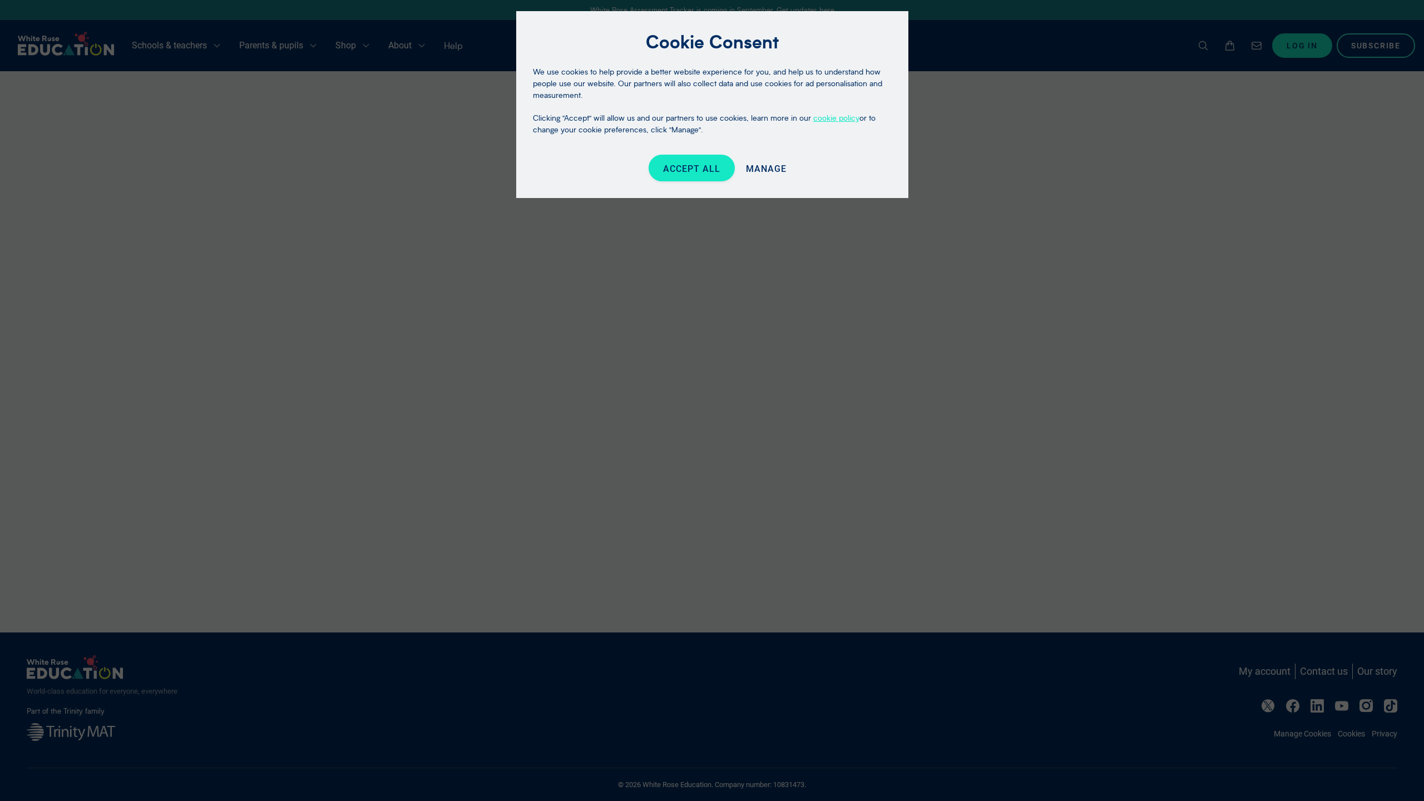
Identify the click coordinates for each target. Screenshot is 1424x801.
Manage (766, 169)
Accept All (691, 169)
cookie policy (836, 117)
